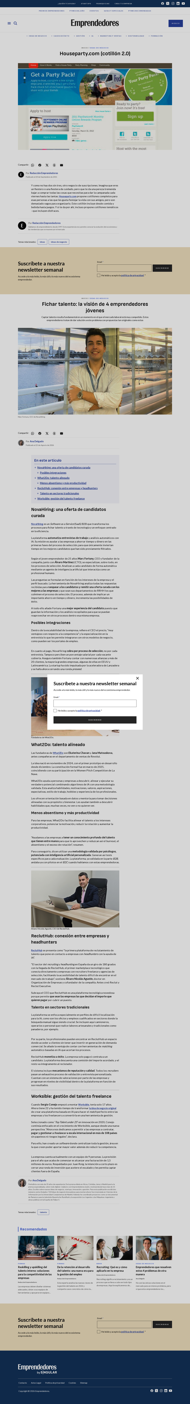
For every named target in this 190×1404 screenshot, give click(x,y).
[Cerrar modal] (137, 678)
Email (57, 697)
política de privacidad (89, 710)
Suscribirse (95, 720)
